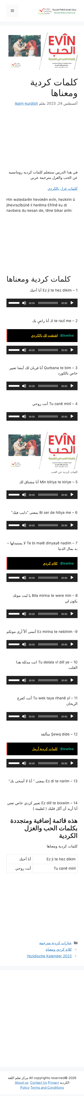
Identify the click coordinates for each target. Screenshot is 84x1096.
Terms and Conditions (47, 1087)
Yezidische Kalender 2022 (49, 956)
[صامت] (24, 303)
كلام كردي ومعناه (59, 949)
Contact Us (38, 1083)
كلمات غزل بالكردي (63, 188)
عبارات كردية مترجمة (55, 943)
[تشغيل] (72, 303)
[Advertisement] (42, 1019)
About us (21, 1083)
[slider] (15, 302)
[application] (42, 303)
